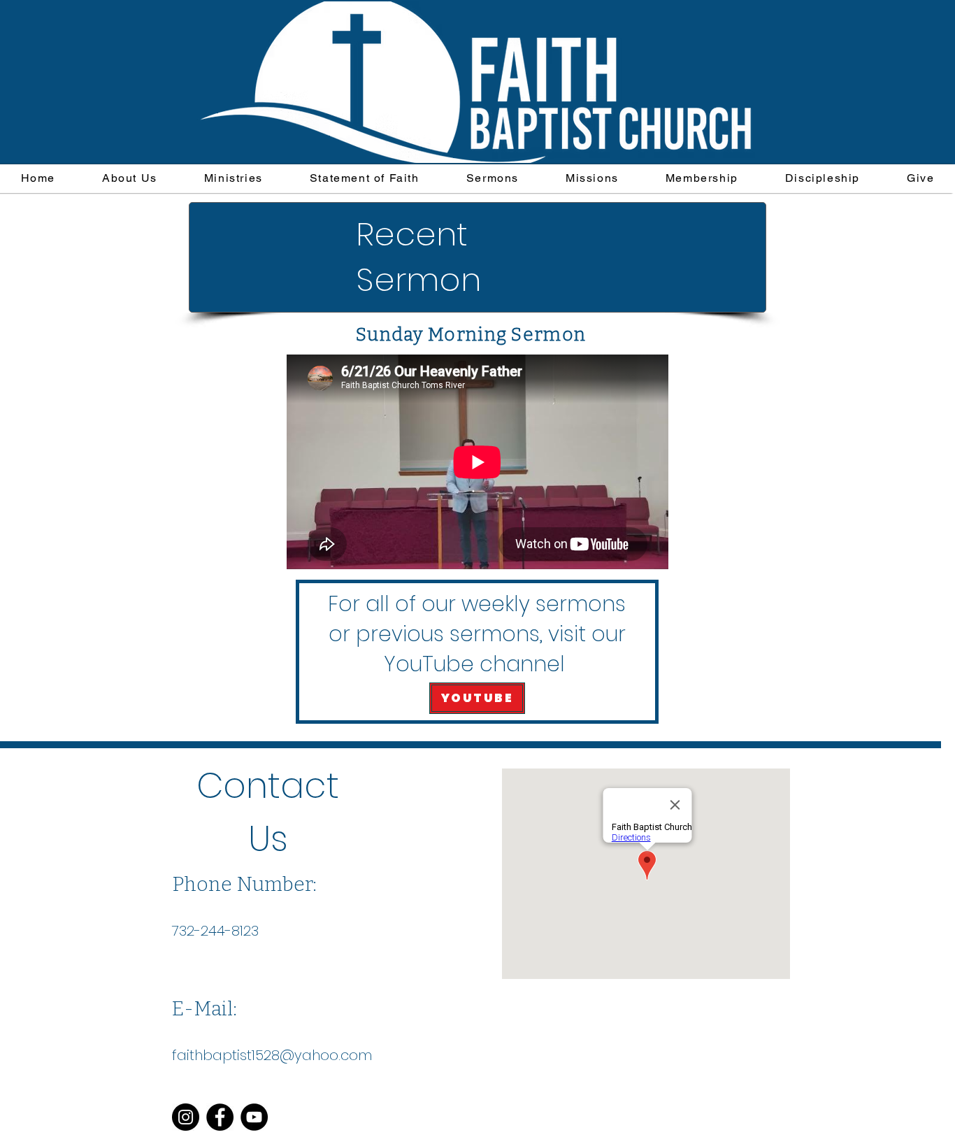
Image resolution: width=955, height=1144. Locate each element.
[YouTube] (254, 1117)
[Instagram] (185, 1117)
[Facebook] (220, 1117)
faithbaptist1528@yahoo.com (272, 1055)
